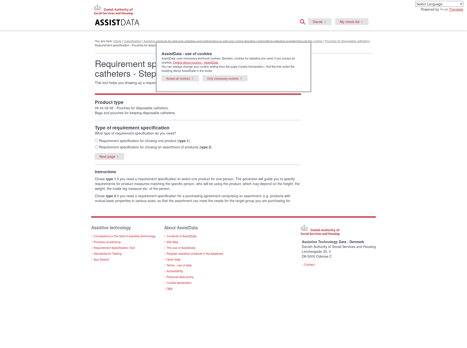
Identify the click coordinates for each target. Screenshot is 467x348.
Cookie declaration (179, 282)
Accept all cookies (178, 78)
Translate (456, 9)
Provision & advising (107, 242)
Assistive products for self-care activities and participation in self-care (189, 41)
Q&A (170, 288)
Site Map (172, 242)
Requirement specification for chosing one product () (144, 140)
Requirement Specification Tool (114, 248)
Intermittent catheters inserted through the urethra (290, 41)
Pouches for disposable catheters (347, 41)
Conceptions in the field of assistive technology (124, 236)
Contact (309, 264)
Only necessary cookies (223, 78)
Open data (173, 259)
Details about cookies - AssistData (195, 62)
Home (117, 41)
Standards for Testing (108, 253)
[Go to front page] (174, 23)
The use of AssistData (181, 248)
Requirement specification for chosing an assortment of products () (155, 146)
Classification (132, 41)
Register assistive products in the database (195, 253)
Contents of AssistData (182, 236)
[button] (304, 21)
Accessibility (175, 271)
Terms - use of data (179, 265)
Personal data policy (180, 277)
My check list (349, 21)
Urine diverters (246, 41)
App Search (101, 259)
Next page (107, 156)
